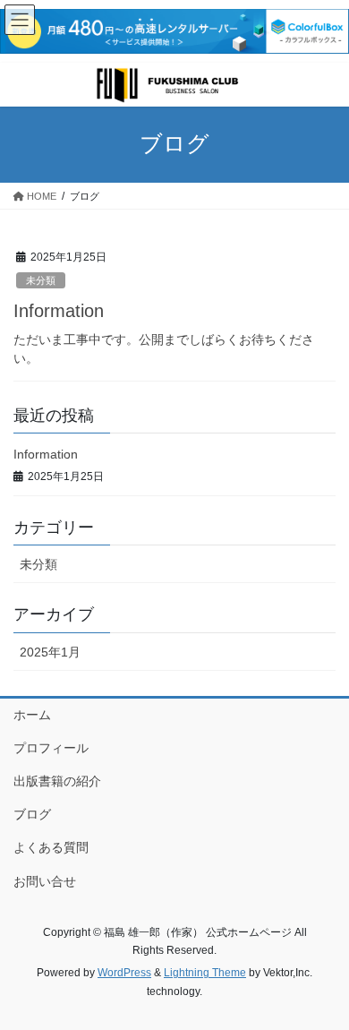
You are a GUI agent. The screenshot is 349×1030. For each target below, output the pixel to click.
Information (58, 311)
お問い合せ (44, 881)
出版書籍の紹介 (57, 781)
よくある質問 (51, 847)
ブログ (32, 814)
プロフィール (51, 748)
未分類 (40, 280)
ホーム (32, 715)
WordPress (124, 972)
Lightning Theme (205, 972)
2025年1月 (50, 652)
